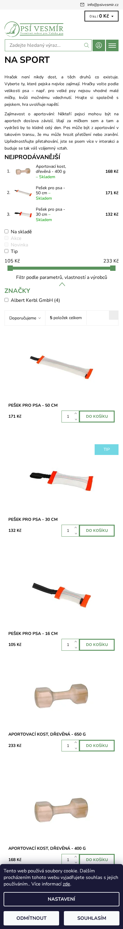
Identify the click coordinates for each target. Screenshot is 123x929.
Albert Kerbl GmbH (35, 300)
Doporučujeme (22, 318)
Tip (14, 251)
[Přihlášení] (99, 45)
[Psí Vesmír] (61, 29)
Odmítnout (31, 918)
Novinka (19, 245)
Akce (16, 238)
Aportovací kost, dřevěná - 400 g (51, 172)
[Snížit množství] (77, 419)
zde (66, 884)
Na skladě (21, 232)
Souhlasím (91, 918)
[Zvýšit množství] (77, 414)
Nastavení (61, 899)
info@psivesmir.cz (103, 4)
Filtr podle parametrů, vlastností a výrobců (61, 277)
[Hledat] (87, 45)
